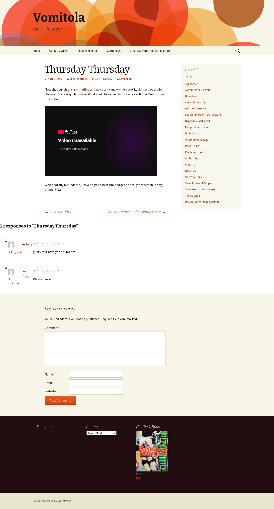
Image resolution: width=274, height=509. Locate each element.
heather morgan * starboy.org (203, 114)
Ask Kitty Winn (58, 51)
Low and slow (58, 211)
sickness (143, 89)
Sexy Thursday (103, 79)
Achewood (191, 83)
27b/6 (188, 77)
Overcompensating (196, 139)
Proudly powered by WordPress (52, 501)
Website (50, 391)
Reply (29, 244)
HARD (139, 473)
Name (50, 374)
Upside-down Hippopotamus (202, 202)
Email (50, 383)
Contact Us (114, 51)
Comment (53, 328)
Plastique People (195, 152)
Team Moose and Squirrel (200, 189)
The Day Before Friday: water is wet (136, 211)
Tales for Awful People (198, 183)
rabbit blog (191, 158)
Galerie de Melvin (195, 108)
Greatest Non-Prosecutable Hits (150, 51)
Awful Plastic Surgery (198, 90)
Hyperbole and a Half (197, 121)
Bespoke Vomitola (87, 51)
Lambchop (125, 79)
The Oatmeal (192, 195)
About (36, 51)
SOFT (139, 477)
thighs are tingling (77, 89)
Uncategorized (78, 79)
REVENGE (190, 170)
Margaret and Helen (197, 127)
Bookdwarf (191, 96)
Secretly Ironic (194, 177)
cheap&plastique (195, 102)
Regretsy (190, 164)
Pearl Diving (192, 146)
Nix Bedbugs (192, 133)
